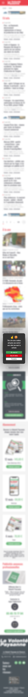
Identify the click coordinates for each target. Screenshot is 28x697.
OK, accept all (14, 352)
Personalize (14, 359)
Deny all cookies (14, 356)
